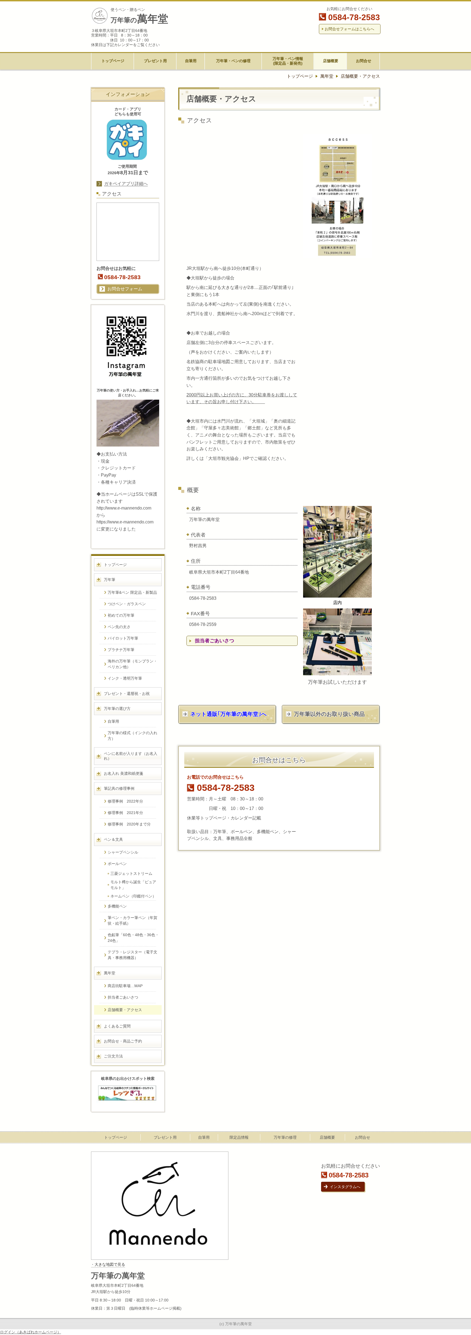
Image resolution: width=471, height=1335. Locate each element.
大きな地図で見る (110, 1264)
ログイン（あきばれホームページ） (30, 1332)
